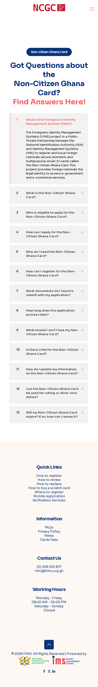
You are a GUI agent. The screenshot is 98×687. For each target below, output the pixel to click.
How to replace (49, 484)
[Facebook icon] (44, 671)
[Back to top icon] (49, 644)
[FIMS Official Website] (49, 9)
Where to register (49, 492)
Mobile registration (49, 496)
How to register (49, 476)
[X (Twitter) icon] (49, 671)
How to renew (49, 480)
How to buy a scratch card (49, 488)
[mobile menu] (92, 9)
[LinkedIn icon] (54, 671)
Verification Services (49, 500)
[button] (49, 148)
